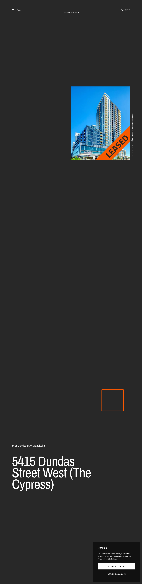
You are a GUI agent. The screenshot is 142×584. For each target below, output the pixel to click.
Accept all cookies (116, 566)
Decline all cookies (116, 574)
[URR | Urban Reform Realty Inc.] (71, 10)
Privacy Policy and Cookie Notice (108, 559)
